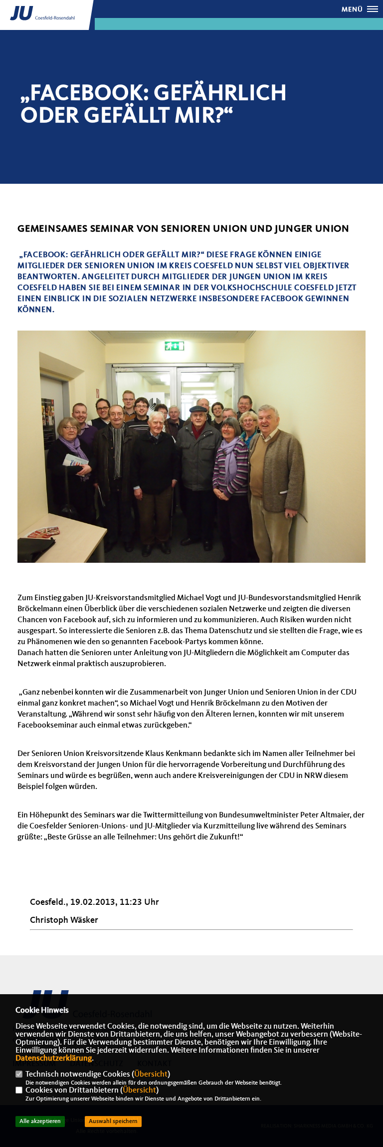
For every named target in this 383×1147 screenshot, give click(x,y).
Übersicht (151, 1075)
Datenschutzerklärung (53, 1059)
